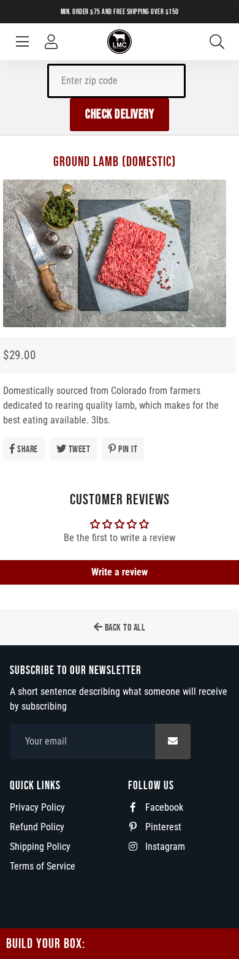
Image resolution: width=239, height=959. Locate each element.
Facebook (163, 807)
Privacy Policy (37, 807)
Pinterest (162, 827)
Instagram (164, 846)
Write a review (119, 572)
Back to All (123, 627)
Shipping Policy (40, 846)
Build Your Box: (45, 943)
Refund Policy (37, 827)
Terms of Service (42, 866)
